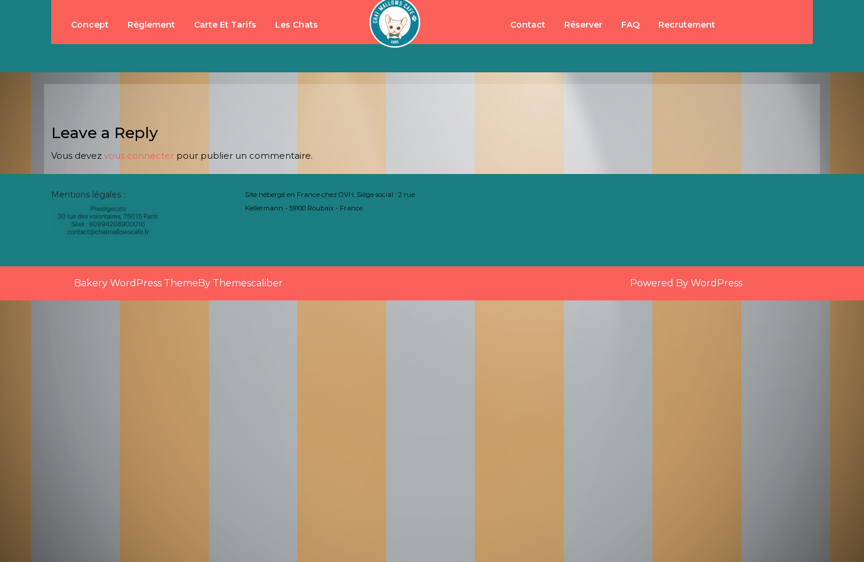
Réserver (583, 24)
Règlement (151, 24)
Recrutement (686, 24)
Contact (527, 24)
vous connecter (139, 155)
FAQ (630, 24)
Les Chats (296, 24)
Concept (90, 24)
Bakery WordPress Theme (136, 283)
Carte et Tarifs (225, 24)
